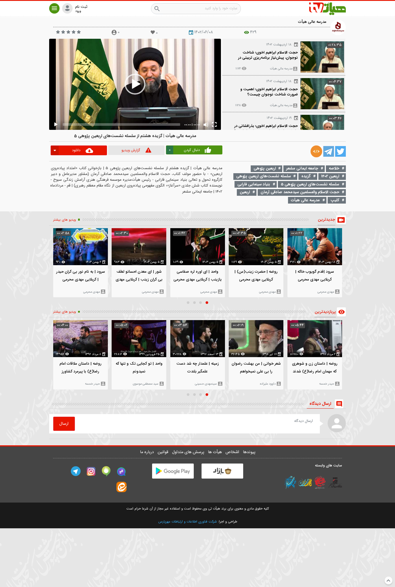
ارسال (64, 423)
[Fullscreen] (214, 124)
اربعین (245, 192)
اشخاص (233, 452)
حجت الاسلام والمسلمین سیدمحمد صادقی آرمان (300, 192)
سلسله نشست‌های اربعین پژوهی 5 (310, 184)
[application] (135, 84)
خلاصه (334, 168)
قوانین (163, 452)
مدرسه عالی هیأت (312, 22)
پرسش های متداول (188, 452)
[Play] (55, 124)
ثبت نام (81, 7)
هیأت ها (215, 452)
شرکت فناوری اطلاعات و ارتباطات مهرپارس (187, 521)
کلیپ (335, 200)
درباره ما (147, 452)
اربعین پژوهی (265, 168)
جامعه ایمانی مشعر (302, 168)
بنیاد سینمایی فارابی (253, 184)
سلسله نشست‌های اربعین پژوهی (263, 176)
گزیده (306, 176)
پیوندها (249, 452)
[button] (54, 8)
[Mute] (205, 124)
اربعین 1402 (330, 176)
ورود (78, 11)
